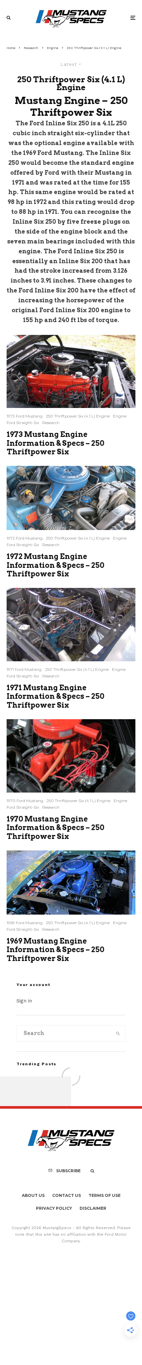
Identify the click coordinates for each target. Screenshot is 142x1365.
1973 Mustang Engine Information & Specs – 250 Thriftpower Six (55, 443)
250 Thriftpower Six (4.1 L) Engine (78, 416)
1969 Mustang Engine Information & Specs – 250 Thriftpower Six (55, 950)
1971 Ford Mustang (24, 669)
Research (50, 422)
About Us (33, 1195)
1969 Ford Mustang (25, 922)
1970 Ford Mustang (25, 800)
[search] (118, 1033)
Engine (119, 416)
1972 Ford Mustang (25, 538)
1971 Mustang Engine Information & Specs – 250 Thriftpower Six (55, 696)
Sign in (24, 1001)
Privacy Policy (54, 1208)
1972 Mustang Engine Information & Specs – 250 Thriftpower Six (55, 565)
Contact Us (66, 1195)
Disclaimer (93, 1208)
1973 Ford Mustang (25, 416)
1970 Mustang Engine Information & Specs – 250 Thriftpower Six (55, 828)
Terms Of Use (105, 1195)
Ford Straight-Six (23, 422)
